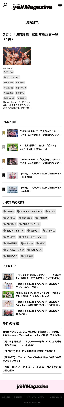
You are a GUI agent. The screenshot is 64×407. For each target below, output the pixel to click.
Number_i (27, 217)
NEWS (42, 243)
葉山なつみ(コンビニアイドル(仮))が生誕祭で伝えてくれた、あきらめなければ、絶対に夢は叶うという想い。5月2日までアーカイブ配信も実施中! (17, 105)
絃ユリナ (21, 93)
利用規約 (18, 397)
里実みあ (23, 98)
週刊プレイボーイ (15, 230)
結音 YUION (36, 249)
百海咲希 (9, 93)
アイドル (9, 72)
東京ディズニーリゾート (34, 236)
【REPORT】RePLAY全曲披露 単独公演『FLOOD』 (29, 351)
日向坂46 (11, 224)
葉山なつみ (10, 98)
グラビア (11, 236)
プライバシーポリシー (36, 397)
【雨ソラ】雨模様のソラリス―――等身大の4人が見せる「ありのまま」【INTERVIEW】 (31, 343)
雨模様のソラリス (31, 224)
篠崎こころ (12, 256)
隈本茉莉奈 (12, 243)
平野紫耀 (43, 217)
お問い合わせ (56, 397)
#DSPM (10, 211)
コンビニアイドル (12, 77)
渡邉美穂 (28, 256)
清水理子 (35, 230)
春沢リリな (22, 88)
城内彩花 (21, 82)
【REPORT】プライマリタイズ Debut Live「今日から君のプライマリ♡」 (31, 359)
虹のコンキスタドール (31, 211)
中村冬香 (9, 82)
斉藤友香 (9, 88)
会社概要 (6, 397)
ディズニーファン (15, 249)
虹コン (52, 211)
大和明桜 (50, 230)
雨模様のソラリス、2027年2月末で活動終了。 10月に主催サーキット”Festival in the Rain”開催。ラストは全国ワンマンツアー (32, 333)
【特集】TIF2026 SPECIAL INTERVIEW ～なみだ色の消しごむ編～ (31, 368)
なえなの (28, 243)
